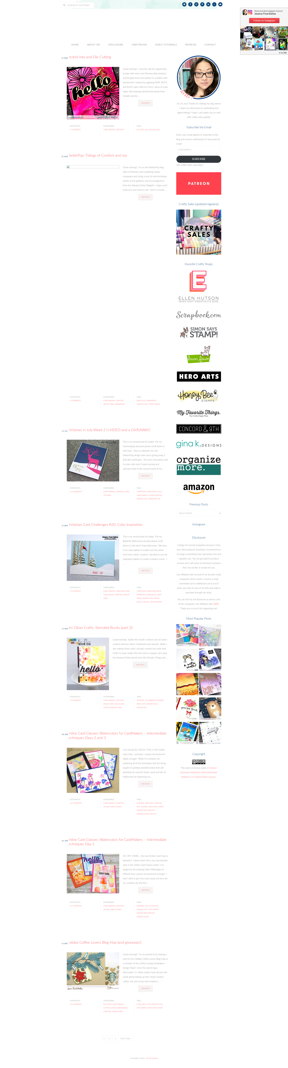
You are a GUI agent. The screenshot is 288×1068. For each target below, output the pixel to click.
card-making (109, 130)
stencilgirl (142, 707)
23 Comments (76, 906)
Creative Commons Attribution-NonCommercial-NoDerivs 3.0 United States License (199, 772)
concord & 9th (143, 1004)
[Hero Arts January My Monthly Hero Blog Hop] (187, 709)
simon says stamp (155, 807)
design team (108, 404)
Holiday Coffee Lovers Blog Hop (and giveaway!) (104, 942)
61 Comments (76, 492)
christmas (141, 492)
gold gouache (151, 906)
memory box (154, 130)
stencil (146, 602)
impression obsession (146, 595)
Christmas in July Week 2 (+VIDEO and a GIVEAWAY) (108, 430)
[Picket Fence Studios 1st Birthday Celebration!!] (210, 660)
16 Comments (76, 803)
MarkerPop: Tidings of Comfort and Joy (97, 155)
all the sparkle (144, 22)
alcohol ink (142, 130)
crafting (120, 130)
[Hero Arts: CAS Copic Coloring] (187, 660)
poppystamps (154, 404)
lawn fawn (142, 495)
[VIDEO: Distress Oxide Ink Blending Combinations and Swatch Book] (187, 636)
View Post (145, 103)
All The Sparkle (152, 1058)
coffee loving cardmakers (115, 1008)
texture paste (156, 602)
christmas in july (154, 492)
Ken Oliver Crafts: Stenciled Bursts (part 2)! (100, 628)
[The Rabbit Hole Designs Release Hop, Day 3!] (187, 734)
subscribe (199, 159)
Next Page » (125, 1039)
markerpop (120, 404)
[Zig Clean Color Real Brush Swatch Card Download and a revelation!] (210, 636)
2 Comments (75, 700)
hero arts (141, 704)
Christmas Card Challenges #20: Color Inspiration (104, 525)
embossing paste (154, 591)
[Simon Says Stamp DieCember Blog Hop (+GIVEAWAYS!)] (210, 734)
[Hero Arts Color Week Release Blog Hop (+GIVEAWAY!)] (210, 685)
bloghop (107, 1004)
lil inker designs (154, 495)
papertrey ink (154, 499)
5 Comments (75, 591)
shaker (144, 807)
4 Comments (75, 400)
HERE (216, 604)
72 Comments (76, 1004)
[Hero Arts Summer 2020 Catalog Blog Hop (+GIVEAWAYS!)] (187, 685)
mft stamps (154, 909)
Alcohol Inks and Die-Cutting (89, 57)
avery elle (141, 400)
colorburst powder (154, 700)
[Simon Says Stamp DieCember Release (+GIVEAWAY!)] (210, 709)
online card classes (112, 807)
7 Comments (75, 130)
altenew (140, 700)
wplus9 (153, 814)
